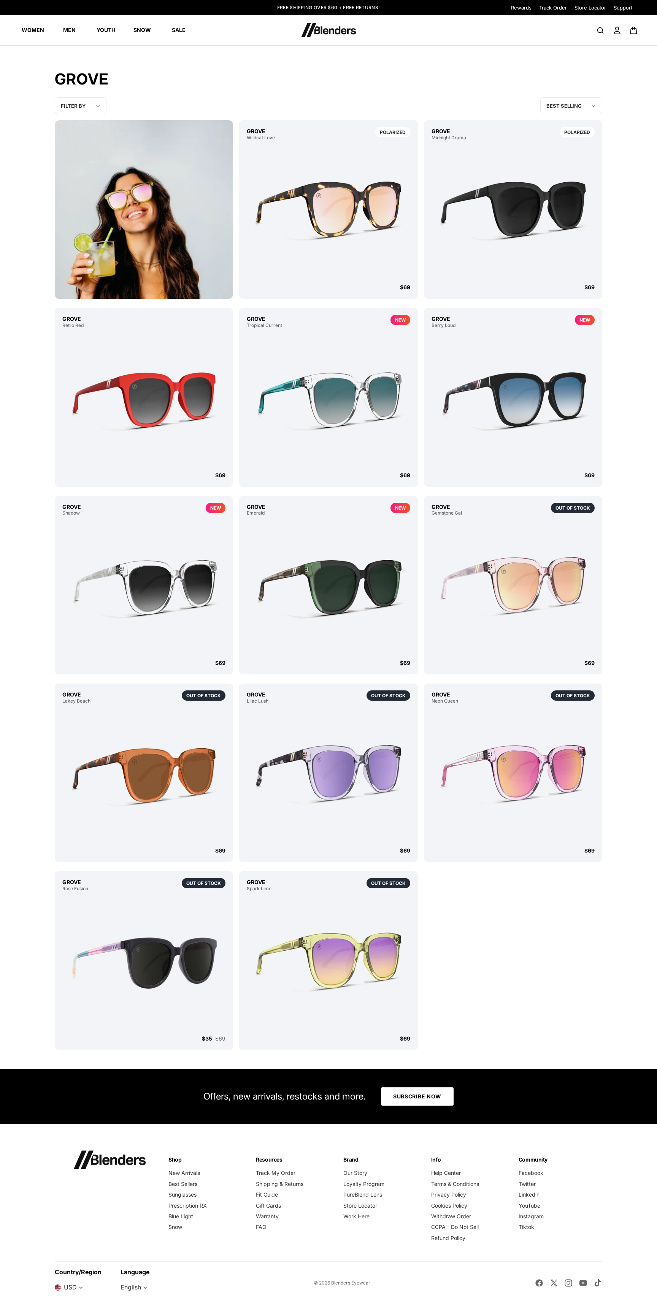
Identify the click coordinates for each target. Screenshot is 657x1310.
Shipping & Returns (279, 1184)
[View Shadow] (143, 587)
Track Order (553, 8)
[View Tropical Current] (328, 400)
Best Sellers (182, 1184)
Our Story (355, 1173)
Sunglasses (182, 1194)
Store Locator (590, 8)
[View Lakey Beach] (143, 775)
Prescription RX (187, 1205)
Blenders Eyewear (350, 1283)
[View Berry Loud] (513, 400)
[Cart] (634, 30)
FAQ (261, 1227)
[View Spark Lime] (328, 963)
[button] (571, 105)
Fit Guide (267, 1194)
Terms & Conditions (455, 1184)
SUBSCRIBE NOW (417, 1096)
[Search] (600, 30)
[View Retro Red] (143, 400)
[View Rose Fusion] (143, 963)
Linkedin (529, 1194)
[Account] (617, 30)
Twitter (527, 1184)
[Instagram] (568, 1283)
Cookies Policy (449, 1205)
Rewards (521, 8)
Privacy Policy (448, 1194)
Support (623, 8)
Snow (175, 1227)
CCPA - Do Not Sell (455, 1227)
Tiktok (526, 1227)
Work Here (356, 1216)
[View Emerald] (328, 587)
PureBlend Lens (362, 1194)
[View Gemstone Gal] (513, 587)
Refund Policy (448, 1238)
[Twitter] (554, 1283)
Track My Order (275, 1173)
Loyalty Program (363, 1184)
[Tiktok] (597, 1283)
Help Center (446, 1173)
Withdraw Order (451, 1216)
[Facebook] (539, 1283)
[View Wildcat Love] (328, 212)
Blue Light (180, 1216)
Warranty (267, 1216)
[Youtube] (583, 1283)
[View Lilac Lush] (328, 775)
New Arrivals (184, 1173)
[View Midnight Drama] (513, 212)
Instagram (531, 1216)
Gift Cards (268, 1205)
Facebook (531, 1173)
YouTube (529, 1205)
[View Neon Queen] (513, 775)
